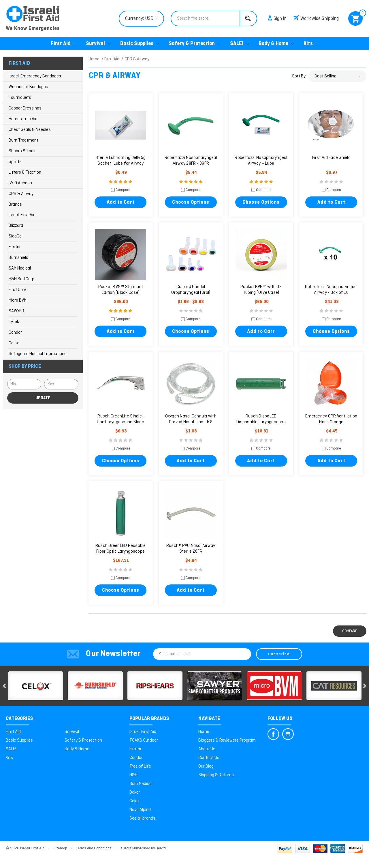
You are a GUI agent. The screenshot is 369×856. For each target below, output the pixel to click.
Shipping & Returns (216, 775)
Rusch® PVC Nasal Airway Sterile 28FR (190, 548)
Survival (95, 43)
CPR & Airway (21, 194)
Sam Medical (141, 784)
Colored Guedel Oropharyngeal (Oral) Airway (190, 292)
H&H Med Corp (21, 279)
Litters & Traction (25, 172)
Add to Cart (121, 202)
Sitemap (60, 848)
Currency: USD (140, 19)
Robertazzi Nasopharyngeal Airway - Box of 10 (331, 290)
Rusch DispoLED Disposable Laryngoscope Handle (261, 422)
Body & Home (273, 43)
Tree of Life (140, 766)
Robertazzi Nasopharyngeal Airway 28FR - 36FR (191, 160)
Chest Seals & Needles (30, 130)
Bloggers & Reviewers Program (227, 740)
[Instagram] (288, 734)
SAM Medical (20, 268)
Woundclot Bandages (28, 87)
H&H (133, 775)
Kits (308, 43)
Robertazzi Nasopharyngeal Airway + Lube (261, 160)
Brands (15, 204)
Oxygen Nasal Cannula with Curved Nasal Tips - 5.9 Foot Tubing (190, 422)
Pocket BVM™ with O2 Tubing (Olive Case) (261, 290)
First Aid (61, 43)
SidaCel (15, 236)
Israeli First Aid (22, 215)
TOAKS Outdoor (143, 740)
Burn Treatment (23, 140)
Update (42, 398)
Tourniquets (20, 98)
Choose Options (190, 202)
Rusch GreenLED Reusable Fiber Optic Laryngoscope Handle (120, 551)
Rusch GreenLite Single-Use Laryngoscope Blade (120, 419)
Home (203, 732)
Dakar (134, 792)
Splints (15, 162)
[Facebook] (273, 734)
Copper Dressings (25, 108)
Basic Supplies (136, 43)
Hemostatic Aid (23, 119)
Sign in (280, 19)
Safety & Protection (192, 43)
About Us (206, 749)
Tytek (14, 322)
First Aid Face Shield (331, 158)
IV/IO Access (20, 183)
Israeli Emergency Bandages (35, 76)
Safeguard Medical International (38, 354)
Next (364, 686)
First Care (18, 290)
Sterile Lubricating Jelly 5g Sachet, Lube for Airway (120, 160)
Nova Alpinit (140, 810)
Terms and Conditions (94, 848)
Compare (122, 190)
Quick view (120, 125)
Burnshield (18, 258)
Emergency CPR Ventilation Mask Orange (331, 419)
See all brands (142, 818)
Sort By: (299, 76)
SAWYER (16, 311)
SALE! (236, 43)
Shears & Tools (23, 151)
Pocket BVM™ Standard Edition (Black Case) (120, 290)
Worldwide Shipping (319, 19)
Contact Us (208, 758)
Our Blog (206, 766)
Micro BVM (18, 300)
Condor (15, 332)
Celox (14, 343)
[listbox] (337, 76)
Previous (4, 686)
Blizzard (16, 226)
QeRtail (161, 848)
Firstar (15, 247)
